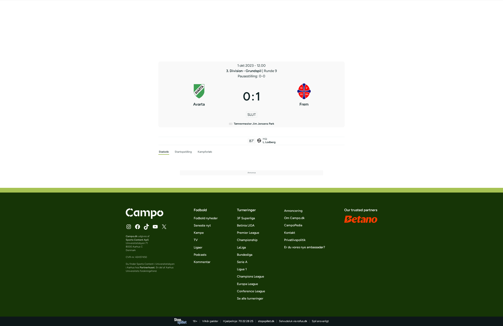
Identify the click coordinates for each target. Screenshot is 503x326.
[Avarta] (199, 96)
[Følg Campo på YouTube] (155, 227)
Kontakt (289, 233)
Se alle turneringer (250, 298)
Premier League (248, 233)
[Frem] (304, 96)
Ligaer (198, 247)
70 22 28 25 (246, 321)
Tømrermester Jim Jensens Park (254, 123)
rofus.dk (302, 321)
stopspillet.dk (266, 321)
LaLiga (241, 247)
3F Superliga (246, 218)
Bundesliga (244, 255)
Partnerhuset (147, 267)
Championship (247, 240)
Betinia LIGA (245, 225)
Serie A (242, 262)
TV (196, 240)
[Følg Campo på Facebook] (137, 227)
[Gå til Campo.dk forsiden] (144, 218)
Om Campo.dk (294, 218)
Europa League (247, 284)
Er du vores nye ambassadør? (304, 247)
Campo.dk (132, 236)
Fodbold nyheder (206, 218)
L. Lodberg (269, 142)
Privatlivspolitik (295, 240)
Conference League (251, 291)
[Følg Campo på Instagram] (129, 227)
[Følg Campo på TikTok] (146, 227)
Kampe (199, 233)
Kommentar (202, 262)
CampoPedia (293, 225)
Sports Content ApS (137, 239)
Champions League (250, 276)
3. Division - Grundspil (244, 71)
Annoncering (293, 211)
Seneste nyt (202, 225)
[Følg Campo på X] (164, 227)
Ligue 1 (242, 269)
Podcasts (200, 255)
